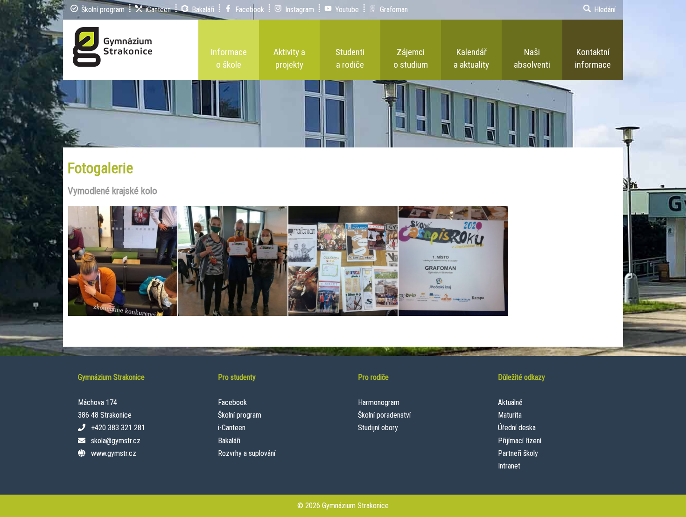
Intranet (509, 465)
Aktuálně (510, 402)
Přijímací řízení (519, 440)
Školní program (239, 415)
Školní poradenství (384, 415)
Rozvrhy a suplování (246, 453)
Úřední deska (517, 427)
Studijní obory (378, 427)
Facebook (232, 402)
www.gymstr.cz (113, 453)
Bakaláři (229, 440)
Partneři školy (518, 453)
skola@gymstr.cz (115, 440)
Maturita (510, 415)
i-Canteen (231, 427)
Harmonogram (378, 402)
